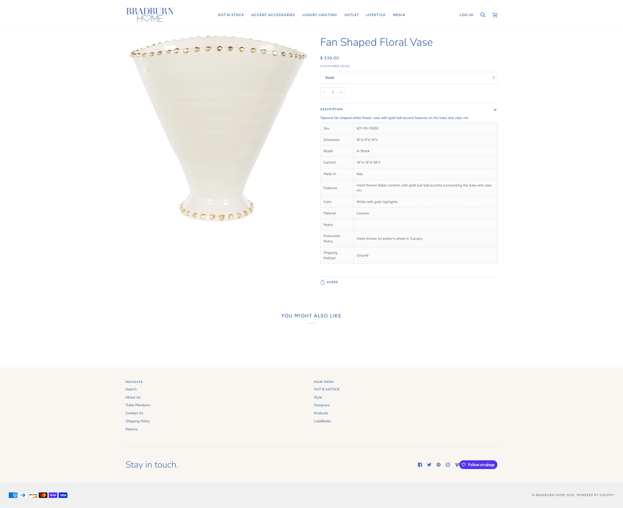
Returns (132, 429)
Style (318, 397)
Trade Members (138, 405)
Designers (322, 405)
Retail (329, 77)
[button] (231, 15)
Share (332, 282)
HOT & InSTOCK (327, 389)
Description (331, 109)
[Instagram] (448, 464)
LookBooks (322, 421)
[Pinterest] (438, 464)
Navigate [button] (134, 382)
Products (321, 413)
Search (131, 389)
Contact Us (134, 413)
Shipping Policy (138, 421)
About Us (133, 397)
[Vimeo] (457, 464)
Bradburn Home (550, 495)
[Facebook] (420, 464)
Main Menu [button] (324, 382)
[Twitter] (429, 464)
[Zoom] (219, 133)
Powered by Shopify (595, 495)
